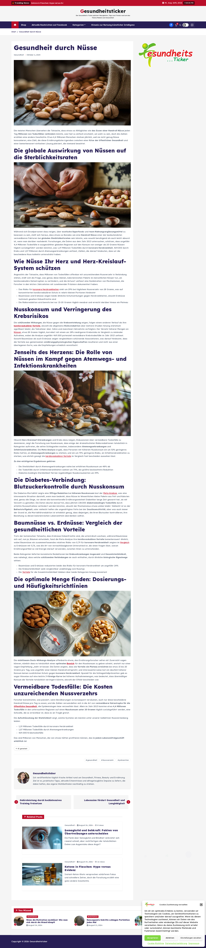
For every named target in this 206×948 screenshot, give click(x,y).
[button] (201, 904)
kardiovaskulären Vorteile (27, 326)
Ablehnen (170, 938)
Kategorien (78, 25)
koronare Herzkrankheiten (46, 289)
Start (13, 32)
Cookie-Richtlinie (156, 943)
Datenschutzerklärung (176, 943)
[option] (42, 921)
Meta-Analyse (110, 493)
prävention (124, 760)
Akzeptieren (152, 938)
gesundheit (92, 760)
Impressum (193, 943)
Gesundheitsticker (44, 773)
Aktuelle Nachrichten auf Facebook (49, 25)
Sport (90, 917)
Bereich (70, 663)
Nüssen (17, 332)
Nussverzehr (108, 760)
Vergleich (124, 542)
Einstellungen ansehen (191, 938)
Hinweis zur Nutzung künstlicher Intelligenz (113, 25)
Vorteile (26, 572)
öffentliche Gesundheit (25, 706)
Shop (23, 25)
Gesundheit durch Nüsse (30, 32)
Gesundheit (19, 55)
